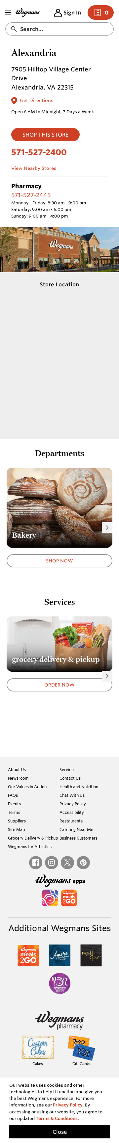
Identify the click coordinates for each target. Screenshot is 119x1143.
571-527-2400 (39, 152)
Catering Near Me (76, 829)
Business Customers (79, 838)
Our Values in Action (27, 786)
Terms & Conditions (57, 1118)
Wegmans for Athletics (30, 846)
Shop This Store (45, 134)
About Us (17, 769)
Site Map (16, 829)
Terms (14, 812)
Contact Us (70, 778)
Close (60, 1132)
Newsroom (18, 778)
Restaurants (71, 820)
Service (67, 769)
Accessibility (72, 812)
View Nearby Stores (33, 168)
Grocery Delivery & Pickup (33, 838)
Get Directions (36, 100)
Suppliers (17, 820)
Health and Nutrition (79, 786)
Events (14, 803)
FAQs (13, 795)
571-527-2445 (31, 194)
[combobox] (59, 29)
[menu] (8, 12)
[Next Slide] (107, 527)
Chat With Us (72, 795)
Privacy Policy (73, 803)
